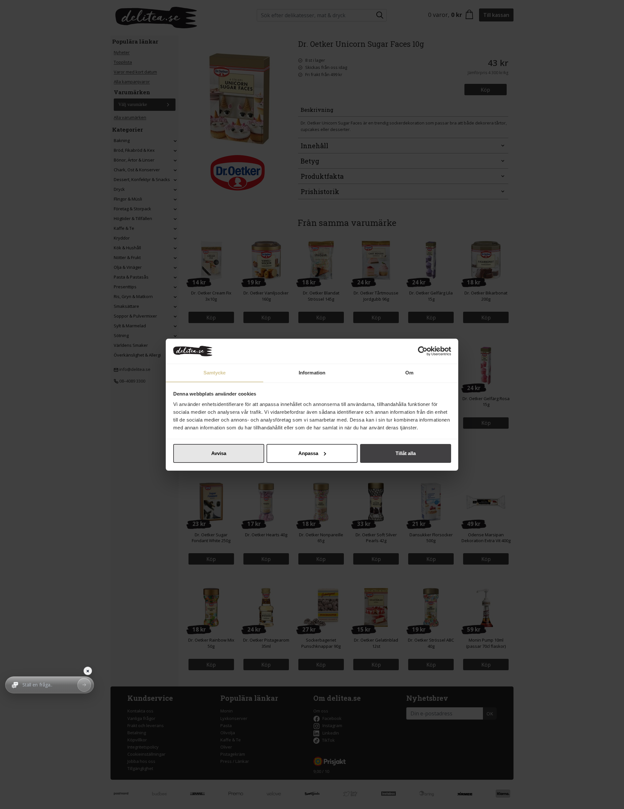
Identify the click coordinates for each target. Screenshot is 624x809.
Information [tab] (312, 372)
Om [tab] (409, 372)
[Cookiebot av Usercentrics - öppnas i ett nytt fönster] (422, 351)
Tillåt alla (406, 453)
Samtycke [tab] (214, 372)
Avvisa (218, 453)
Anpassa (308, 453)
